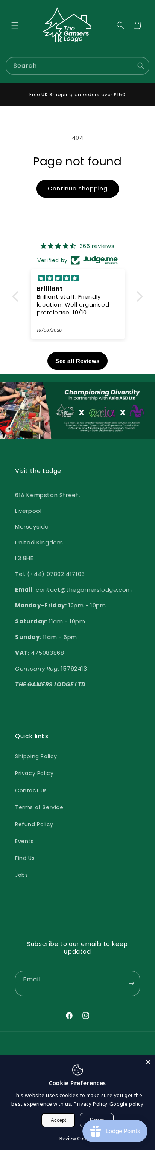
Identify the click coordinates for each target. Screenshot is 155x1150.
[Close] (148, 1062)
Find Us (25, 858)
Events (24, 841)
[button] (15, 25)
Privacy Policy (34, 773)
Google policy (126, 1103)
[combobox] (77, 65)
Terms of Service (39, 807)
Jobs (21, 875)
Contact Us (31, 790)
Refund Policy (34, 824)
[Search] (140, 65)
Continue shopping (78, 188)
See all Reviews (77, 361)
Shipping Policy (36, 756)
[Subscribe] (131, 983)
